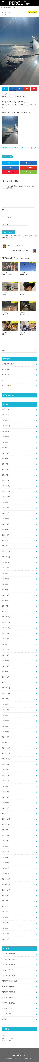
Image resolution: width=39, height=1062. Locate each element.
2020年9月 (5, 764)
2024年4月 (5, 529)
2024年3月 (5, 535)
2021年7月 (5, 710)
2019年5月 (5, 852)
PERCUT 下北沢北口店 (10, 954)
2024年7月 (5, 513)
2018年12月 (6, 879)
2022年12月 (6, 617)
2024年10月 (6, 497)
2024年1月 (5, 546)
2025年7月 (5, 447)
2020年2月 (5, 802)
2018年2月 (5, 934)
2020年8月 (5, 770)
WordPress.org (7, 1040)
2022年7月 (5, 644)
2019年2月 (5, 868)
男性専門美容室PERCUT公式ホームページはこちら (19, 148)
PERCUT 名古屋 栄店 (9, 981)
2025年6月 (5, 453)
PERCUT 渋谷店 (7, 1014)
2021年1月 (5, 742)
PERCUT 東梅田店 (8, 1003)
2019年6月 (5, 846)
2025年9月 (5, 437)
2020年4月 (5, 792)
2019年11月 (6, 819)
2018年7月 (5, 906)
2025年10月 (6, 431)
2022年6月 (5, 650)
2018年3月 (5, 928)
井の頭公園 (6, 369)
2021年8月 (5, 704)
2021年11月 (6, 688)
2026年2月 (5, 409)
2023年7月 (5, 579)
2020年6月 (5, 781)
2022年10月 (6, 628)
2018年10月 (6, 890)
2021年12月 (6, 682)
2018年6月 (5, 912)
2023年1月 (5, 611)
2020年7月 (5, 775)
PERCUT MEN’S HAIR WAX (19, 1055)
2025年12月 (6, 420)
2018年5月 (5, 917)
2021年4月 (5, 726)
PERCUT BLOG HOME (14, 1053)
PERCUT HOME (26, 1053)
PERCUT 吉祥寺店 (8, 975)
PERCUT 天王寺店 (8, 992)
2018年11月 (6, 884)
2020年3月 (5, 797)
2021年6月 (5, 715)
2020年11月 (6, 753)
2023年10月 (6, 562)
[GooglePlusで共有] (26, 88)
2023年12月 (6, 551)
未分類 (4, 1019)
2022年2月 (5, 671)
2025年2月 (5, 475)
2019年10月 (6, 824)
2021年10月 (6, 693)
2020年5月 (5, 786)
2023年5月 (5, 589)
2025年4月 (5, 464)
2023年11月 (6, 557)
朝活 (3, 380)
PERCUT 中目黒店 (8, 964)
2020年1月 (5, 808)
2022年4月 (5, 660)
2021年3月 (5, 731)
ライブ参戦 (6, 385)
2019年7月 (5, 841)
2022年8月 (5, 639)
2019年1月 (5, 873)
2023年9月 (5, 568)
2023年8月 (5, 573)
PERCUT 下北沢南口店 (10, 959)
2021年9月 (5, 699)
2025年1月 (5, 480)
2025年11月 (6, 426)
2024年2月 (5, 540)
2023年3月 (5, 600)
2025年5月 (5, 458)
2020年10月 (6, 759)
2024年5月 (5, 524)
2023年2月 (5, 606)
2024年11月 (6, 491)
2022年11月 (6, 622)
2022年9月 (5, 633)
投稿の (6, 1036)
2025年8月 (5, 442)
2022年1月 (5, 677)
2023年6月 (5, 584)
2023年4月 (5, 595)
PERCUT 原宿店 (7, 970)
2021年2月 (5, 737)
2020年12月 (6, 748)
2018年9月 (5, 895)
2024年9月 (5, 502)
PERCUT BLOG (18, 1058)
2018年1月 (5, 939)
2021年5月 (5, 721)
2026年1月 (5, 415)
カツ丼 (4, 375)
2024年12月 (6, 486)
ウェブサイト (5, 224)
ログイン (5, 1033)
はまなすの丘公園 (8, 364)
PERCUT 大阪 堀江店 (9, 986)
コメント (4, 192)
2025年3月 (5, 469)
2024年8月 (5, 508)
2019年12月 (6, 813)
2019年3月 (5, 862)
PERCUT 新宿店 (8, 156)
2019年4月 (5, 857)
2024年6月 (5, 518)
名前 (3, 210)
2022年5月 (5, 655)
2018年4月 (5, 923)
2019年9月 (5, 830)
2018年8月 (5, 901)
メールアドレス (7, 217)
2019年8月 (5, 835)
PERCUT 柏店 (7, 1008)
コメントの (7, 1038)
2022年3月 (5, 666)
